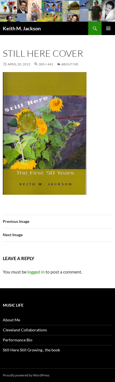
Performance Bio (17, 339)
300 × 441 (46, 64)
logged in (36, 271)
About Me (69, 64)
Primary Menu (108, 28)
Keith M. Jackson (22, 28)
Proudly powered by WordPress (26, 375)
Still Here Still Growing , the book (31, 350)
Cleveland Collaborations (25, 329)
